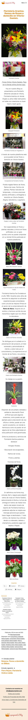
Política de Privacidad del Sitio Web (14, 697)
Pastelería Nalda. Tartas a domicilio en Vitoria (7, 611)
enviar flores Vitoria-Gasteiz (17, 638)
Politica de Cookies (14, 694)
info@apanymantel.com (14, 691)
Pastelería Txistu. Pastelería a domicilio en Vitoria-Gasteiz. (20, 599)
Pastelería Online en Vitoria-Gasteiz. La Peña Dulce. (7, 599)
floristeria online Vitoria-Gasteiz (14, 644)
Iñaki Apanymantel (15, 634)
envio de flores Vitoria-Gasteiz (9, 640)
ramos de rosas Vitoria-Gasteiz (18, 648)
